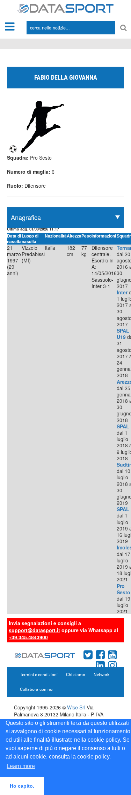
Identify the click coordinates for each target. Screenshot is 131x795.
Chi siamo (75, 674)
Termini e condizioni (39, 674)
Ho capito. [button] (22, 786)
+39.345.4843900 (28, 637)
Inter (122, 292)
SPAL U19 (123, 333)
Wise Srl (76, 707)
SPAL (123, 426)
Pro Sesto (123, 589)
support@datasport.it (34, 630)
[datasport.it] (65, 8)
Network (101, 674)
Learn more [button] (21, 766)
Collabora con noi (36, 689)
